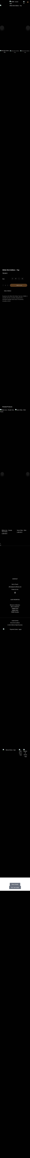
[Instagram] (15, 592)
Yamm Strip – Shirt (21, 530)
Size (3, 279)
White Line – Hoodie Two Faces (7, 531)
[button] (2, 3)
